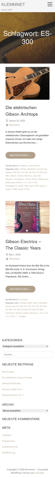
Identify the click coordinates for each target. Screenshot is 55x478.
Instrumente (34, 166)
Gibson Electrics (24, 176)
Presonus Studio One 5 (12, 389)
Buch (35, 303)
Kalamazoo (43, 179)
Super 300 (23, 186)
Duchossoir (10, 306)
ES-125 (24, 172)
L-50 (29, 182)
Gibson (13, 176)
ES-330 (16, 309)
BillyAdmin (14, 125)
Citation (9, 172)
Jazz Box (37, 176)
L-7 (16, 316)
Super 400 (33, 186)
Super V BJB (11, 189)
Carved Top (42, 169)
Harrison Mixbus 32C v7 (13, 395)
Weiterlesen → (20, 155)
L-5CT (34, 182)
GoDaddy (39, 473)
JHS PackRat (8, 372)
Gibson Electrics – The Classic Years (23, 244)
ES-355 (40, 309)
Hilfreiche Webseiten (11, 383)
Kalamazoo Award (14, 182)
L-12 (46, 313)
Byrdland (32, 169)
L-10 (40, 313)
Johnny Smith (31, 179)
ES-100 (16, 172)
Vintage (22, 316)
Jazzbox (9, 179)
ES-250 (40, 172)
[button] (51, 4)
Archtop (23, 169)
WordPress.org (8, 452)
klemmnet (13, 4)
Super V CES (24, 189)
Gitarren (24, 166)
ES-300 (9, 309)
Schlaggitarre (11, 186)
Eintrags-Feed (8, 441)
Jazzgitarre (19, 179)
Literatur (24, 299)
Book (30, 303)
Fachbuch (10, 313)
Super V (42, 186)
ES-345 (32, 309)
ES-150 (32, 172)
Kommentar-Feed (10, 447)
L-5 (24, 182)
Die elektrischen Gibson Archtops (22, 110)
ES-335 (24, 309)
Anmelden (6, 435)
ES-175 (35, 306)
